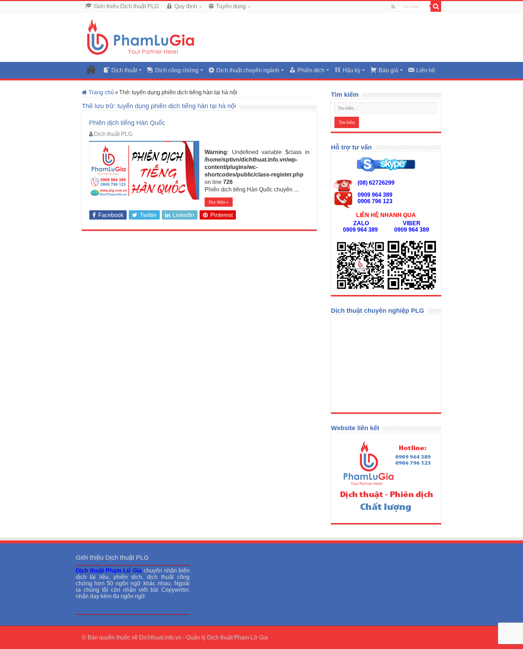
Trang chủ (100, 92)
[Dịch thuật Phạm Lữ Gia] (140, 36)
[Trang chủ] (91, 69)
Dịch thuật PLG (113, 134)
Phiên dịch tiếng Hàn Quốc (127, 122)
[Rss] (393, 6)
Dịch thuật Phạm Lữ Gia (237, 637)
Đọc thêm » (218, 202)
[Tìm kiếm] (435, 6)
